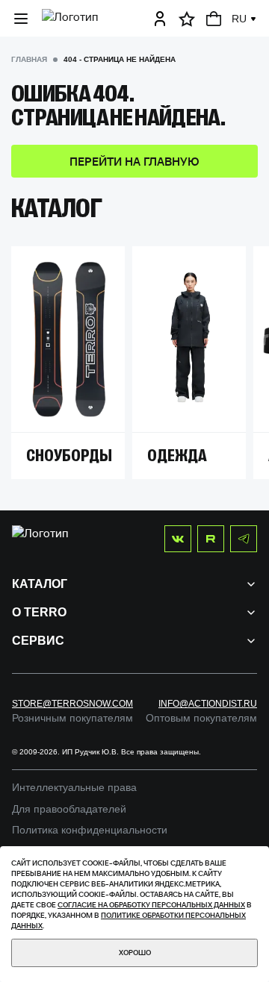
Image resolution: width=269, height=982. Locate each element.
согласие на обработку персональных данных (151, 905)
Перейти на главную (134, 161)
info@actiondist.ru (207, 703)
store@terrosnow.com (72, 703)
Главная (29, 59)
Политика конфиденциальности (89, 830)
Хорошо (135, 952)
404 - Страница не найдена (120, 59)
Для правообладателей (69, 809)
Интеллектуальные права (74, 787)
